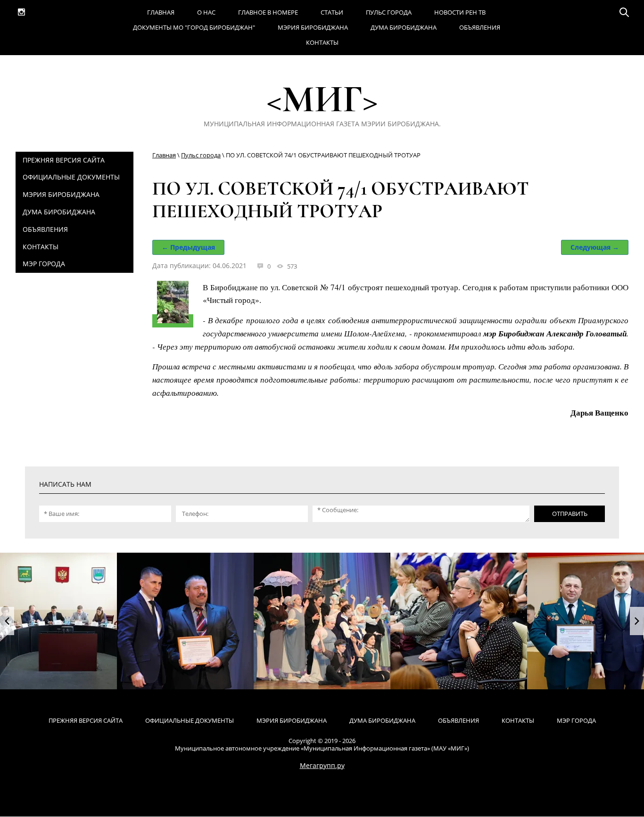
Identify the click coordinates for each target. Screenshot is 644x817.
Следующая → (594, 247)
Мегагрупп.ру (322, 765)
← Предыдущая (188, 247)
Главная (164, 155)
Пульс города (201, 155)
